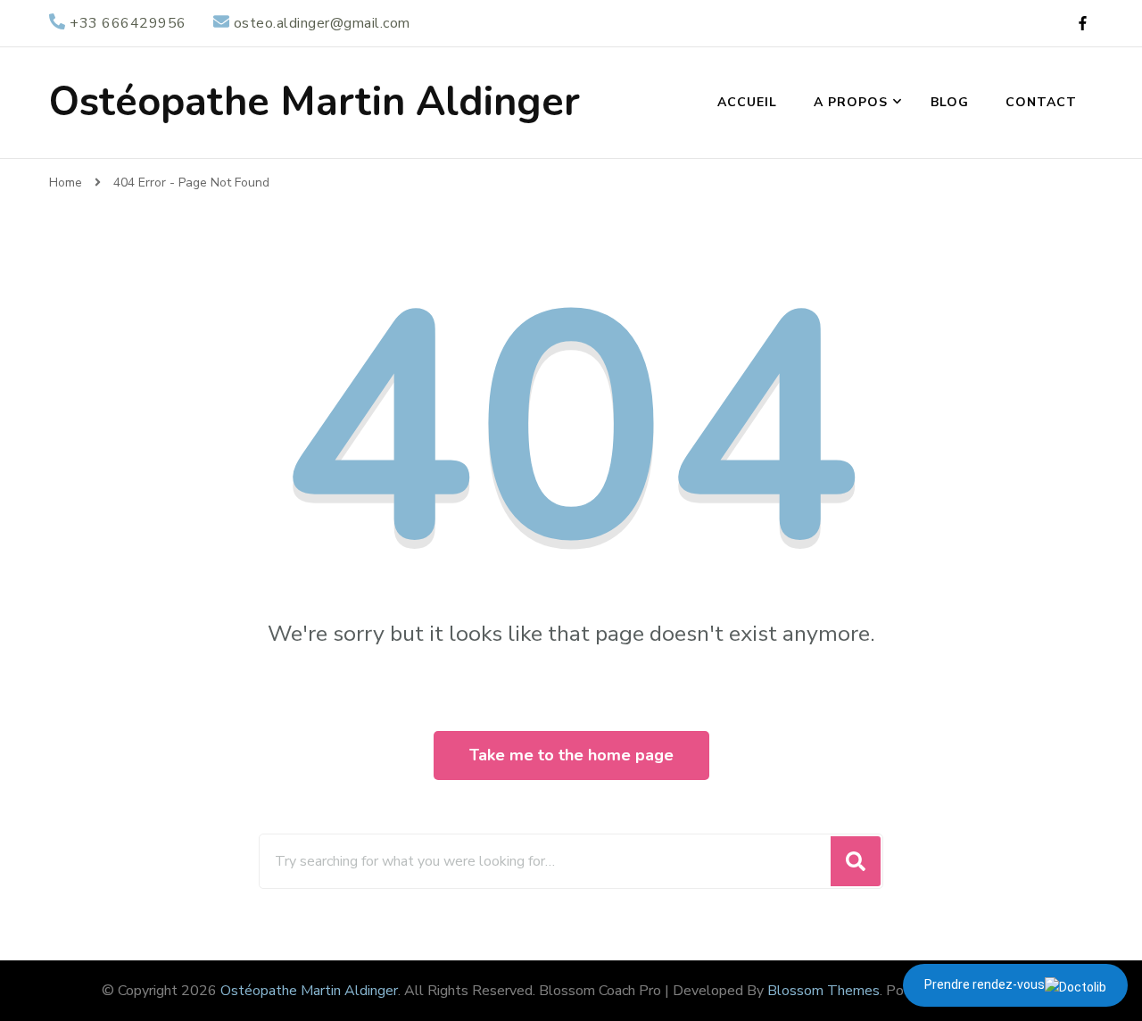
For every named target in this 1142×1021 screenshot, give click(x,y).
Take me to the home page (571, 755)
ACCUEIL (747, 102)
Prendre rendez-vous (984, 984)
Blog (950, 102)
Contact (1041, 102)
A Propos (851, 102)
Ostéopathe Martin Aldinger (314, 102)
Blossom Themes (823, 990)
